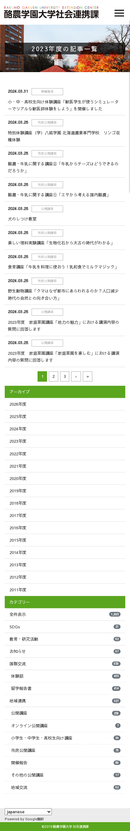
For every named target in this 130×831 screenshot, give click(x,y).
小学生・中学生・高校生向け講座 (65, 738)
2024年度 (18, 429)
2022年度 (18, 454)
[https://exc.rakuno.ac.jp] (51, 11)
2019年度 (18, 491)
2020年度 (18, 478)
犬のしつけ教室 (22, 219)
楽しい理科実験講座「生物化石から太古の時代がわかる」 (61, 243)
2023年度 (18, 441)
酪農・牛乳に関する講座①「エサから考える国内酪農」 (59, 195)
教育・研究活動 (64, 639)
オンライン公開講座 (65, 726)
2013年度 (18, 565)
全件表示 (64, 614)
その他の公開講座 (65, 775)
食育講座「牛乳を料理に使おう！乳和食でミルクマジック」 (63, 267)
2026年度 (18, 404)
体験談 (65, 676)
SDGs (64, 627)
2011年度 (18, 590)
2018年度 (18, 503)
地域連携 (64, 701)
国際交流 (64, 664)
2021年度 (18, 466)
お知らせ (64, 651)
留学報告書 (65, 688)
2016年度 (18, 528)
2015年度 (18, 540)
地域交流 (65, 787)
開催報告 (65, 763)
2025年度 (18, 416)
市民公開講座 (65, 750)
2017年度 (18, 515)
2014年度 (18, 552)
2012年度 (18, 577)
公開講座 (65, 713)
